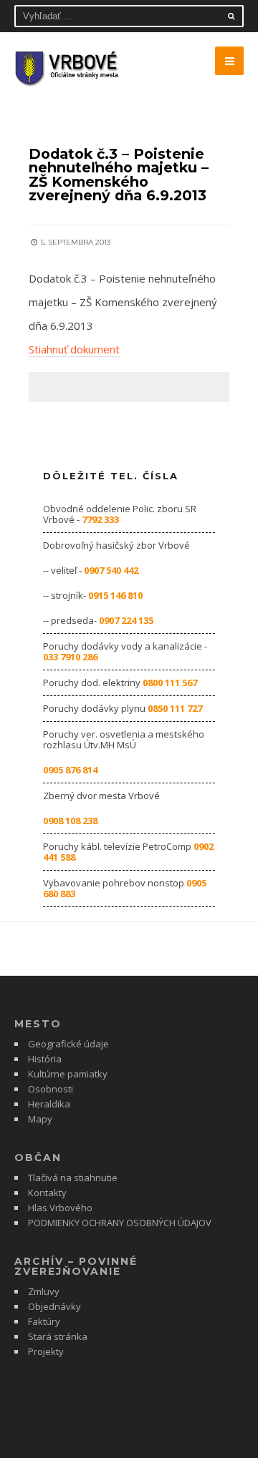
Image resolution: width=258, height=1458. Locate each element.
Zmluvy (43, 1291)
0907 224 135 (126, 620)
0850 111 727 (175, 708)
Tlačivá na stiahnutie (73, 1177)
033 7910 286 (70, 656)
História (45, 1058)
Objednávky (54, 1306)
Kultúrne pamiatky (68, 1073)
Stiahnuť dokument (74, 349)
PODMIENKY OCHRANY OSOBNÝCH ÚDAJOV (119, 1222)
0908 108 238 (70, 820)
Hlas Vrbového (60, 1207)
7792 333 (100, 519)
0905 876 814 (70, 769)
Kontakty (47, 1192)
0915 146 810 (115, 595)
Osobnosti (50, 1088)
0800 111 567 (170, 682)
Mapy (40, 1118)
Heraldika (49, 1103)
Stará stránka (57, 1336)
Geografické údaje (68, 1043)
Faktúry (44, 1321)
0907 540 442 (111, 570)
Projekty (46, 1351)
